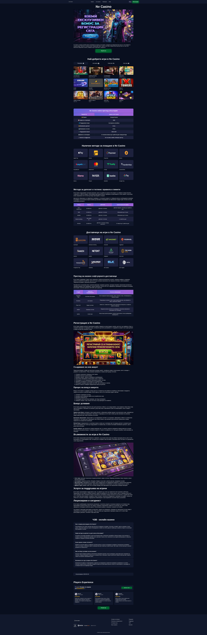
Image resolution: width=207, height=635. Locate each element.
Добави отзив (126, 587)
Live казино (95, 63)
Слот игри (125, 63)
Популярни (80, 63)
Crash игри (110, 63)
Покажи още (103, 607)
